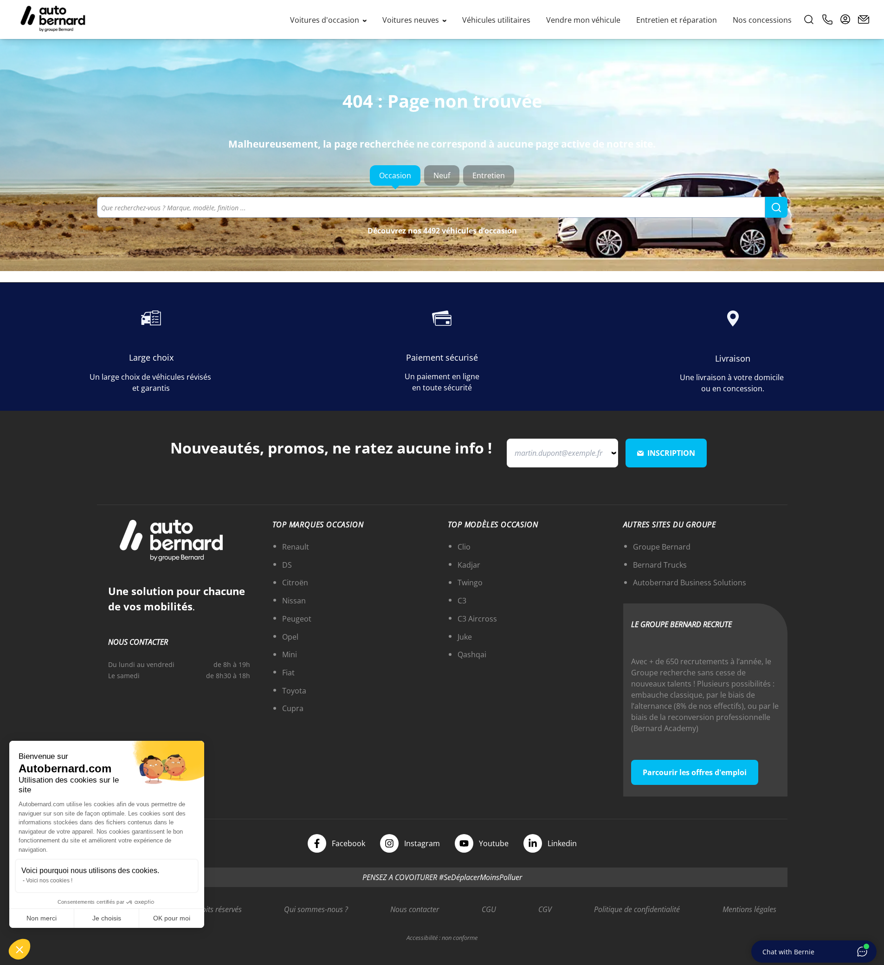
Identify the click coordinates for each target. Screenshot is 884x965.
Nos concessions (762, 20)
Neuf (441, 175)
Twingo (470, 582)
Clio (464, 547)
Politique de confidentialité (637, 909)
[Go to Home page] (53, 19)
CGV (545, 909)
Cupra (292, 708)
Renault (295, 547)
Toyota (294, 691)
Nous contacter (414, 909)
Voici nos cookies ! (49, 880)
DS (287, 565)
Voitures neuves (411, 20)
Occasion (395, 175)
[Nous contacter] (863, 19)
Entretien (488, 175)
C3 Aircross (477, 619)
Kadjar (469, 565)
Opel (290, 637)
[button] (19, 949)
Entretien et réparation (676, 20)
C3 (462, 601)
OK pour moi (171, 918)
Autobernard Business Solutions (689, 582)
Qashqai (472, 654)
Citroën (295, 582)
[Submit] (776, 207)
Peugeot (296, 619)
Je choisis (106, 918)
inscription (671, 453)
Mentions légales (749, 909)
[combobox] (442, 207)
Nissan (294, 601)
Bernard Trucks (660, 565)
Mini (289, 654)
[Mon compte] (845, 19)
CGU (489, 909)
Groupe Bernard (661, 547)
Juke (465, 637)
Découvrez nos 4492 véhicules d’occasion (442, 231)
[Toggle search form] (809, 19)
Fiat (288, 672)
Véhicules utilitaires (496, 20)
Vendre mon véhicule (583, 20)
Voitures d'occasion (325, 20)
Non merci (41, 918)
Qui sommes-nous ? (316, 909)
